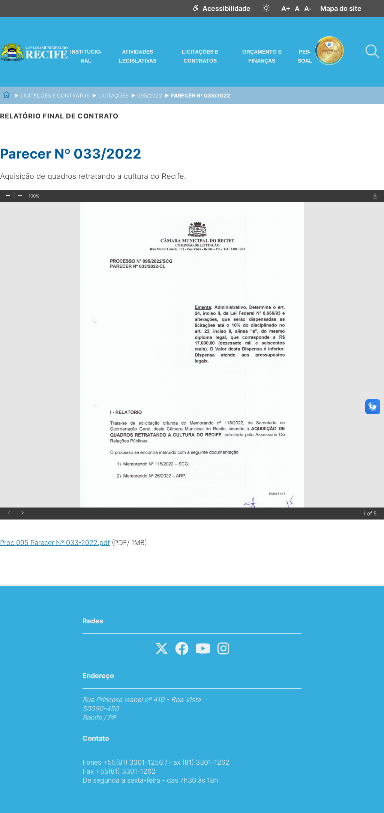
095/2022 (149, 95)
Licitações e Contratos (200, 56)
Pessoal (305, 56)
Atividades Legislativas (137, 56)
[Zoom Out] (20, 196)
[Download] (375, 196)
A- (307, 8)
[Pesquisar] (372, 52)
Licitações (113, 95)
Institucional (86, 56)
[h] (266, 8)
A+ (285, 8)
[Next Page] (22, 513)
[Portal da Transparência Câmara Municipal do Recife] (35, 52)
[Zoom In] (8, 196)
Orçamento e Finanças (262, 56)
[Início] (6, 95)
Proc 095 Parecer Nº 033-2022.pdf (55, 542)
